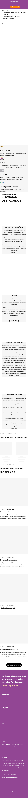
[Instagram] (23, 18)
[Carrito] (25, 24)
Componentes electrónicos (10, 512)
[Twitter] (21, 18)
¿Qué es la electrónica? (8, 608)
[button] (5, 24)
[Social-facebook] (19, 18)
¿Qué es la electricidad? (9, 649)
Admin (3, 509)
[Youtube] (25, 18)
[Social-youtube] (16, 795)
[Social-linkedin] (14, 795)
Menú (2, 23)
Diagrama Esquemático (8, 560)
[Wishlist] (22, 24)
